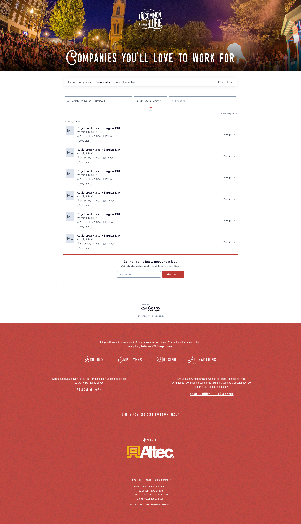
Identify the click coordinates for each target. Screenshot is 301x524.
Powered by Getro (229, 113)
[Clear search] (128, 100)
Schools (94, 360)
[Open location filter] (232, 100)
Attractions (203, 360)
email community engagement (212, 394)
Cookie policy (158, 316)
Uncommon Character (166, 342)
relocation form (89, 390)
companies (79, 82)
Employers (130, 360)
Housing (167, 360)
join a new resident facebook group (150, 414)
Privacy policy (143, 316)
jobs (103, 82)
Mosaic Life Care (87, 132)
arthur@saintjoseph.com (150, 498)
